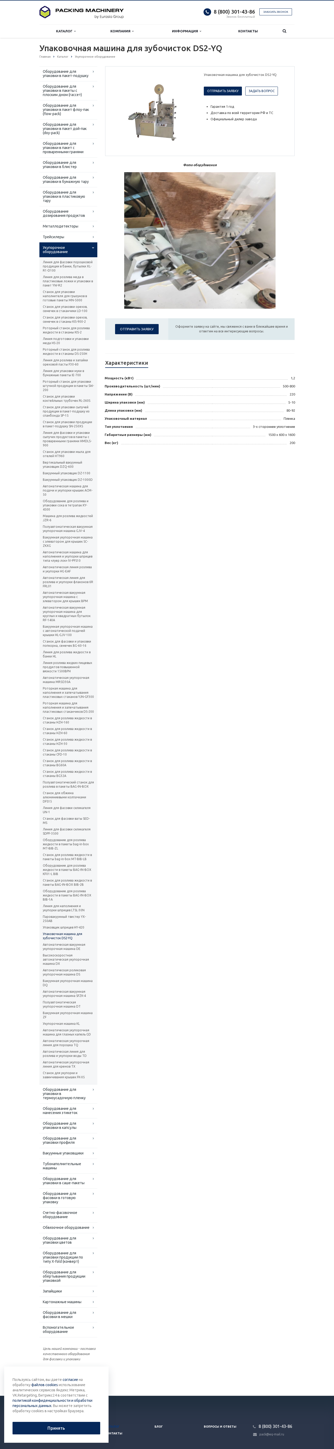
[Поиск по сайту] (284, 31)
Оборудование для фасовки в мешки (59, 1314)
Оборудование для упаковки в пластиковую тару (64, 196)
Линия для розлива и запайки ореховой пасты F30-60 (65, 362)
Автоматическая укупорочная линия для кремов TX (66, 1064)
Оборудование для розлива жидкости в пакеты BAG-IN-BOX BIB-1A (67, 895)
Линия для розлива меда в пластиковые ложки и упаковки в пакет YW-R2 (68, 281)
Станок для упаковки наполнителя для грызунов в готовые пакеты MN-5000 (65, 296)
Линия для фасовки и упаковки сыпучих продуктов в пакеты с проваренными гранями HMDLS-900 (67, 439)
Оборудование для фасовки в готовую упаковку (59, 1197)
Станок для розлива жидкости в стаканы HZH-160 (67, 720)
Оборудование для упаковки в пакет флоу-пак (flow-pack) (66, 109)
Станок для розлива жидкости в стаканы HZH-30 (67, 741)
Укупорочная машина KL (61, 1023)
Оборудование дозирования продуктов (64, 213)
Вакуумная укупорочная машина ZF (68, 1015)
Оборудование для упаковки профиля (59, 1140)
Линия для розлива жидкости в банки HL (67, 654)
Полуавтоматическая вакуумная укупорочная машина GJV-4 (68, 528)
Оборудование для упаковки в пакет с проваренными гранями (63, 147)
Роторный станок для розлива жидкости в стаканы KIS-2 (66, 330)
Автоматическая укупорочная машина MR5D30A (66, 680)
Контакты (248, 31)
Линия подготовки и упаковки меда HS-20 (66, 341)
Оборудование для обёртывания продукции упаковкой (64, 1276)
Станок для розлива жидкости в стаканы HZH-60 (67, 731)
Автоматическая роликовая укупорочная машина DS (64, 972)
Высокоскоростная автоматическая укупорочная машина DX (66, 959)
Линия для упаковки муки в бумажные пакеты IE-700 (63, 373)
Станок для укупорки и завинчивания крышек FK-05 (64, 1075)
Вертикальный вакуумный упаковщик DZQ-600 (62, 464)
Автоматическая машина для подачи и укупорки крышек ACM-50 (67, 490)
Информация (186, 31)
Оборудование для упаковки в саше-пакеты (64, 1181)
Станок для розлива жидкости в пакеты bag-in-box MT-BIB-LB (67, 857)
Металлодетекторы (60, 226)
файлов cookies (44, 1385)
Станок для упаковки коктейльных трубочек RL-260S (66, 398)
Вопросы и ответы (220, 1426)
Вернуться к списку (61, 1379)
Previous (120, 111)
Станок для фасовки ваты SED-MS (66, 820)
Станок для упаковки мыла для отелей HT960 (67, 454)
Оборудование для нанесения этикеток (60, 1110)
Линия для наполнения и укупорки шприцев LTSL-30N (64, 908)
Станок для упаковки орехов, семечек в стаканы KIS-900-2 (65, 319)
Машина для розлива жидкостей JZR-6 (68, 518)
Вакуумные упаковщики (63, 1153)
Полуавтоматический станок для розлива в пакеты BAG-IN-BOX (68, 784)
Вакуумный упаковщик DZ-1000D (68, 479)
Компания (121, 31)
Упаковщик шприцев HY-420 (63, 927)
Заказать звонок (275, 11)
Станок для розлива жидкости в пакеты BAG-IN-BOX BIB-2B (67, 882)
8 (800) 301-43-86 (234, 12)
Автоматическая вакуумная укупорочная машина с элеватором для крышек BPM (65, 597)
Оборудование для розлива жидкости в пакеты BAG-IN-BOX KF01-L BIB (67, 870)
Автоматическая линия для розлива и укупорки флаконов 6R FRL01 (68, 582)
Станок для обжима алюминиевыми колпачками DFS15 (64, 797)
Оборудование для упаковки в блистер (60, 164)
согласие (70, 1380)
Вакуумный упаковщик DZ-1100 (66, 473)
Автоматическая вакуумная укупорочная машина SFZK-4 (64, 993)
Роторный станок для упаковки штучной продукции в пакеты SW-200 (68, 386)
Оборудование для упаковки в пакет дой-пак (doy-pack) (65, 128)
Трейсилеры (53, 237)
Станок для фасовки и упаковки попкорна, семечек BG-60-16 (67, 643)
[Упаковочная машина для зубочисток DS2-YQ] (153, 111)
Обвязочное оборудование (66, 1227)
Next (186, 111)
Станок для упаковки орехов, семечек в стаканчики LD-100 (65, 309)
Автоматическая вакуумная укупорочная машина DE (64, 946)
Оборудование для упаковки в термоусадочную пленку (64, 1093)
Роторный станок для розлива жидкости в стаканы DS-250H (66, 351)
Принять (56, 1428)
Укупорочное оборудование (55, 250)
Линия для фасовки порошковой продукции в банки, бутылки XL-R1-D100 (68, 266)
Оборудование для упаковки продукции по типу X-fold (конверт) (63, 1257)
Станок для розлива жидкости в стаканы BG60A (67, 763)
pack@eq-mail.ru (271, 1434)
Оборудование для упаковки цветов (59, 1240)
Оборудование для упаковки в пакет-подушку (65, 73)
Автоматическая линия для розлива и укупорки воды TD (65, 1053)
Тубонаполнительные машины (62, 1166)
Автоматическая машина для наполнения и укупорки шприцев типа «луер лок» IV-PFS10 (67, 556)
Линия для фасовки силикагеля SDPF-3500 (67, 831)
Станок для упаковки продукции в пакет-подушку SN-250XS (67, 424)
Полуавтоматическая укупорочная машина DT (62, 1004)
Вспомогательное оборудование (58, 1329)
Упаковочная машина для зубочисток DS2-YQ (62, 936)
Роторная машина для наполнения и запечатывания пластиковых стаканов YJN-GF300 (68, 692)
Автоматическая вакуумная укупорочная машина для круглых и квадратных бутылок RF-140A (67, 614)
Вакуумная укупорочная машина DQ (68, 983)
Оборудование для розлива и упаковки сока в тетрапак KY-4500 (65, 505)
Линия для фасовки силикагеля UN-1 (67, 810)
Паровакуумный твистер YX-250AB (64, 919)
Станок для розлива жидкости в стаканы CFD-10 (67, 752)
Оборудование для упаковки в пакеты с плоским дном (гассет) (62, 90)
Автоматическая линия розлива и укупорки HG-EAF (67, 569)
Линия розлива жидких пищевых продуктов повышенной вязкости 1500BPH (67, 667)
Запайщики (52, 1291)
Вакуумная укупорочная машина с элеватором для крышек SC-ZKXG (68, 541)
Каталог (65, 31)
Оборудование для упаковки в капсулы (59, 1125)
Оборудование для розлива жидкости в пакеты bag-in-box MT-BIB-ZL (66, 844)
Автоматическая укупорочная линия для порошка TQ (66, 1043)
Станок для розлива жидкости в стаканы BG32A (67, 773)
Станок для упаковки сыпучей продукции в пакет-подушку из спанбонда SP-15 (66, 411)
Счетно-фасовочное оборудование (60, 1215)
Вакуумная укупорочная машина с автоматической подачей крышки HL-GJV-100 (68, 631)
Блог (158, 1426)
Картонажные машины (62, 1302)
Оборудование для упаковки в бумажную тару (66, 179)
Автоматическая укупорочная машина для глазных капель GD (67, 1032)
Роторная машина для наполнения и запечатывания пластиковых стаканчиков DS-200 (68, 707)
